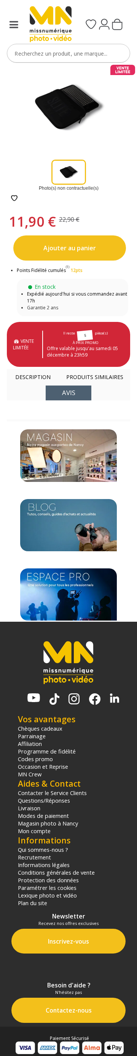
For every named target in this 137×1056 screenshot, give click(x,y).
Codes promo (35, 759)
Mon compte (34, 831)
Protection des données (48, 880)
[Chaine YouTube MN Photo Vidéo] (33, 698)
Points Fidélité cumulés (41, 270)
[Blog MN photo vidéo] (68, 525)
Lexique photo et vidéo (47, 895)
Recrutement (34, 857)
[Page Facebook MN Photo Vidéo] (94, 699)
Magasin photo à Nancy (48, 823)
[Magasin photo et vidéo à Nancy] (68, 455)
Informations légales (44, 865)
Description (33, 377)
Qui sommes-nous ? (43, 849)
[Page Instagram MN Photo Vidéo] (74, 699)
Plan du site (32, 903)
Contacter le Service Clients (52, 793)
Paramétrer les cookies (47, 887)
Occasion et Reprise (43, 766)
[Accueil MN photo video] (48, 25)
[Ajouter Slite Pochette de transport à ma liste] (14, 199)
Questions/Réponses (44, 800)
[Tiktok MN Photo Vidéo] (54, 699)
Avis (68, 392)
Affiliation (30, 743)
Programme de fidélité (47, 751)
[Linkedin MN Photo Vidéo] (114, 698)
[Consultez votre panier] (117, 25)
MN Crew (29, 774)
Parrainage (32, 736)
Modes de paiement (43, 815)
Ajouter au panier (69, 248)
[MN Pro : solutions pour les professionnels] (68, 594)
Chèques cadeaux (40, 728)
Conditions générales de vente (56, 872)
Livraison (29, 808)
